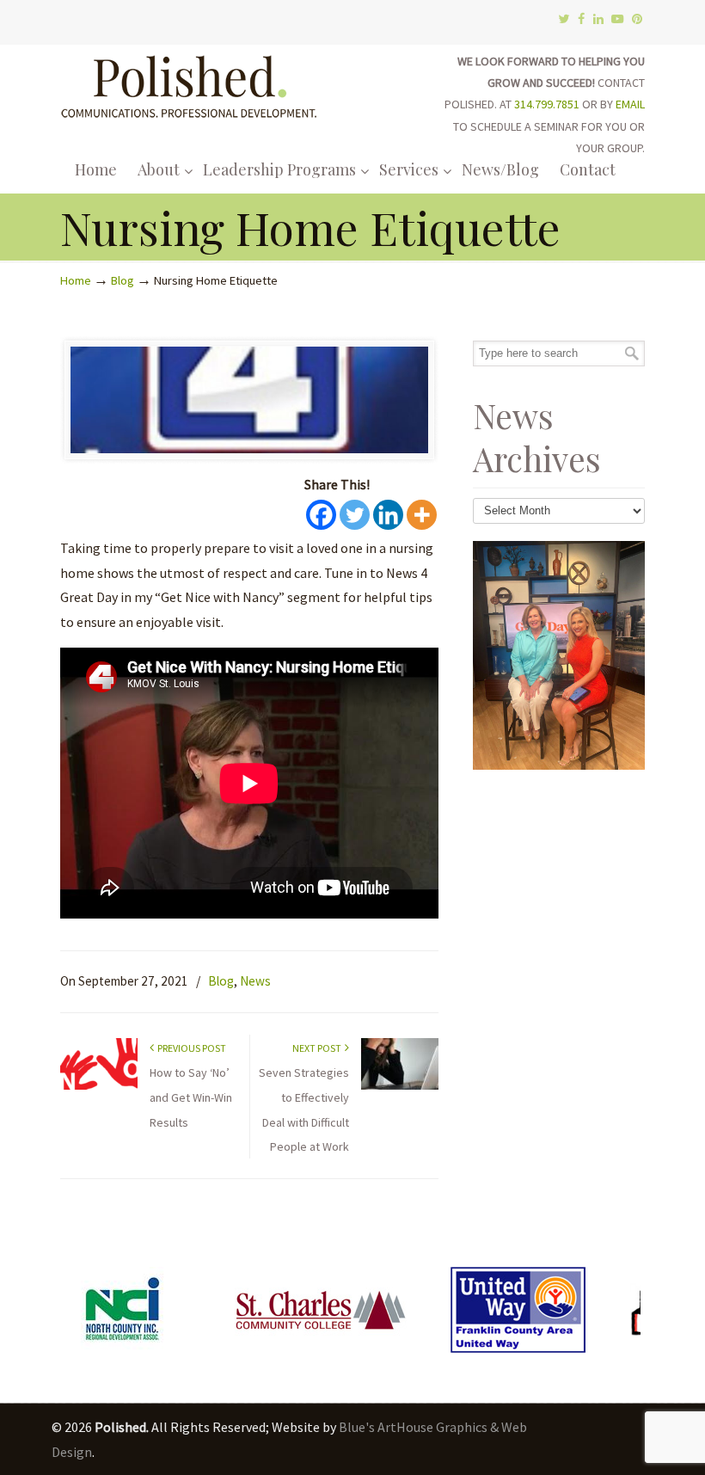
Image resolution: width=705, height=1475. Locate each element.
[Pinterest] (637, 19)
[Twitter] (563, 19)
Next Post (318, 1048)
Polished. (189, 84)
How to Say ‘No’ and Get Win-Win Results (191, 1097)
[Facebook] (581, 19)
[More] (422, 515)
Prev (82, 1314)
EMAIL (630, 104)
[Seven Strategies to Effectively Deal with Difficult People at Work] (399, 1085)
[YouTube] (618, 19)
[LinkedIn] (598, 19)
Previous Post (190, 1048)
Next (622, 1314)
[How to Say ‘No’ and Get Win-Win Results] (99, 1085)
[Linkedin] (388, 515)
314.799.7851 (546, 104)
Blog (122, 280)
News (255, 981)
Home (75, 280)
